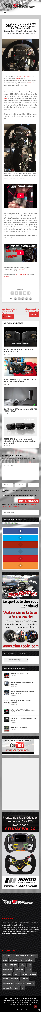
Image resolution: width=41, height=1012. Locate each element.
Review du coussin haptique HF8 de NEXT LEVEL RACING (23, 683)
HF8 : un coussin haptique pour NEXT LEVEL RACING (24, 719)
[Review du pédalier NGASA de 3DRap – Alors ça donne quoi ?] (6, 692)
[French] (6, 523)
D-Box (5, 960)
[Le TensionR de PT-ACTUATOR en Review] (6, 711)
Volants (21, 33)
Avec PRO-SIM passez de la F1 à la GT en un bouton (20, 380)
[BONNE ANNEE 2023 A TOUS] (6, 729)
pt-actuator (7, 974)
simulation (30, 983)
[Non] (38, 1004)
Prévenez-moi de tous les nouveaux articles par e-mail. (21, 496)
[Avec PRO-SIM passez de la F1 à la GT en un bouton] (20, 366)
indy (29, 965)
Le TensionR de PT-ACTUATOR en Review (23, 710)
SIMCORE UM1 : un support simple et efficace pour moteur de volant (20, 441)
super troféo (7, 988)
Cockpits (34, 956)
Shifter (24, 974)
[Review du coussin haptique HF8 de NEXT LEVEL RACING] (6, 683)
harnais (22, 965)
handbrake (13, 965)
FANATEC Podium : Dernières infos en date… (19, 350)
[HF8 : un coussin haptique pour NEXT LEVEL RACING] (6, 719)
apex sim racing (8, 956)
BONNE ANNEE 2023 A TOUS (19, 728)
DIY (21, 960)
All (25, 31)
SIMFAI (18, 78)
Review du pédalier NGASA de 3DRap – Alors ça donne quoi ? (22, 692)
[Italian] (13, 523)
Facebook (21, 270)
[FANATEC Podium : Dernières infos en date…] (20, 337)
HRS (5, 98)
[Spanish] (16, 523)
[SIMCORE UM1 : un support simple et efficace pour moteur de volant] (20, 426)
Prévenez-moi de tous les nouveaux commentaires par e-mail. (20, 491)
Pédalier (16, 974)
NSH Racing (10, 33)
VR (22, 988)
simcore (5, 979)
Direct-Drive (14, 960)
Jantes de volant (31, 31)
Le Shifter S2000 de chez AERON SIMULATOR (20, 410)
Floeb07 (30, 83)
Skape (12, 31)
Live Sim (28, 969)
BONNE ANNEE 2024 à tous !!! (19, 674)
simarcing (33, 974)
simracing (14, 979)
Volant (17, 988)
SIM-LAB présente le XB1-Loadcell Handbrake (21, 701)
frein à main (29, 960)
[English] (3, 523)
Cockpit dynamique (22, 956)
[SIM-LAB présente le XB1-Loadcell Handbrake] (6, 702)
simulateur (20, 983)
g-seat (5, 965)
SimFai (16, 33)
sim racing (24, 979)
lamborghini (19, 969)
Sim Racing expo (8, 983)
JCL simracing (7, 969)
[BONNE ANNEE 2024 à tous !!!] (6, 675)
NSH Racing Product (25, 76)
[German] (10, 523)
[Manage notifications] (35, 1006)
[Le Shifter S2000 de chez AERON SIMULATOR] (20, 396)
